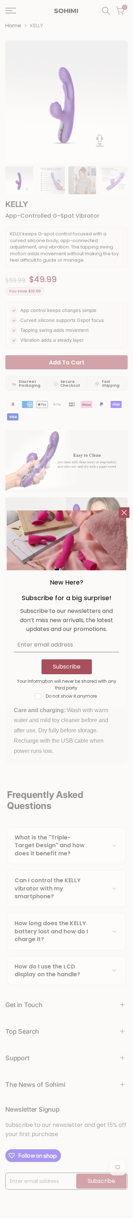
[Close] (124, 512)
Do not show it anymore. (72, 696)
